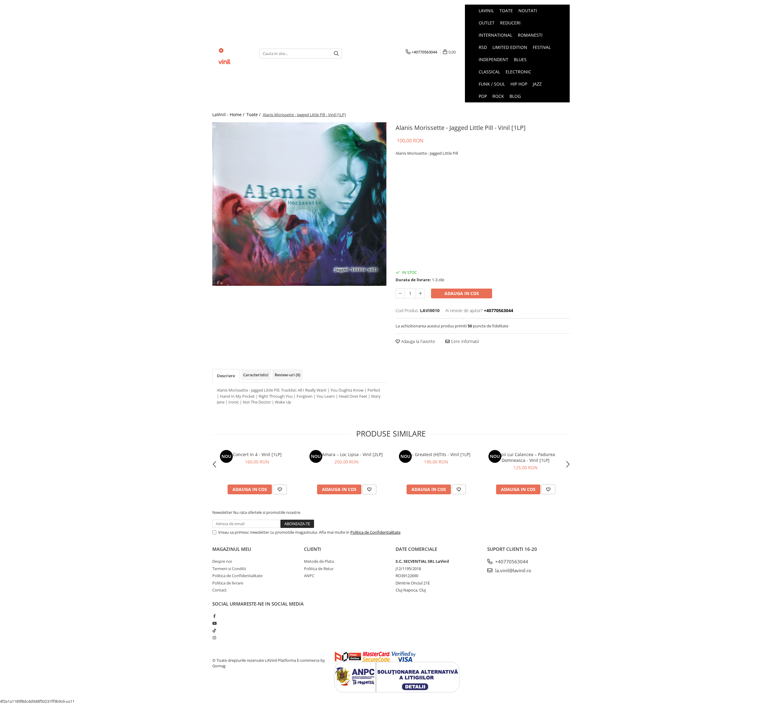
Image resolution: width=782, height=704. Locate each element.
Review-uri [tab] (287, 375)
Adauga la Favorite (417, 341)
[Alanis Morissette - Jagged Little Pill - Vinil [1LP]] (299, 204)
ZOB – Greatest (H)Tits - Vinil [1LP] (436, 454)
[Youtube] (214, 623)
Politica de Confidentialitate (375, 532)
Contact (219, 590)
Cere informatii (464, 341)
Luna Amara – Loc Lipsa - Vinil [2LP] (347, 454)
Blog (515, 96)
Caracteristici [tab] (256, 375)
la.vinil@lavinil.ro (512, 570)
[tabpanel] (299, 204)
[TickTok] (214, 630)
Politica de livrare (227, 583)
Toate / (254, 114)
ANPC (309, 575)
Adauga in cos (461, 293)
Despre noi (222, 561)
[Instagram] (214, 637)
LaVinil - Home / (229, 114)
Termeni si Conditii (229, 568)
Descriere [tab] (226, 375)
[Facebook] (214, 616)
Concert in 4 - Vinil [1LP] (257, 454)
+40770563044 (511, 561)
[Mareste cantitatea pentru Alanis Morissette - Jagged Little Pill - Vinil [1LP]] (420, 293)
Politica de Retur (319, 568)
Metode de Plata (319, 561)
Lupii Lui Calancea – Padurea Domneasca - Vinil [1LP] (525, 457)
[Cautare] (336, 54)
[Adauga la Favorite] (280, 489)
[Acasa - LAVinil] (231, 53)
